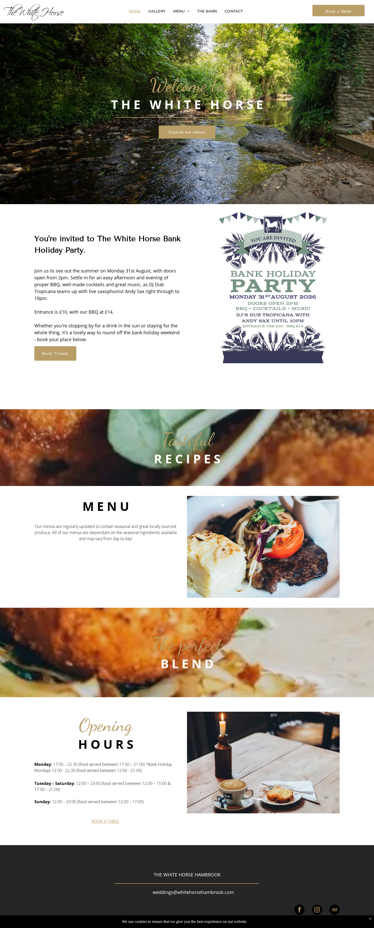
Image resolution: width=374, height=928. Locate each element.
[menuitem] (135, 11)
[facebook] (299, 910)
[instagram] (317, 910)
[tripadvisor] (334, 910)
